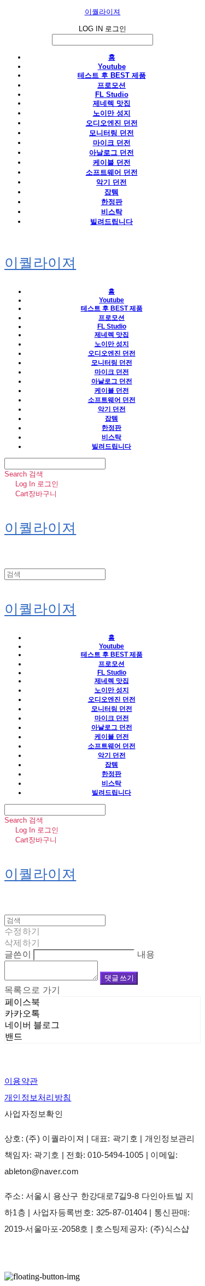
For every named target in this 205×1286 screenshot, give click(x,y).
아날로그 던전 (111, 152)
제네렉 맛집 (112, 103)
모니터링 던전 (111, 133)
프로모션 (111, 85)
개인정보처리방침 (37, 1097)
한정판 (111, 202)
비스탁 (111, 212)
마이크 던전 (112, 143)
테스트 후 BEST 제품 (112, 75)
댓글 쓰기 (118, 978)
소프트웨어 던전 (112, 172)
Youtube (112, 66)
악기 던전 (111, 182)
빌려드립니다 (111, 221)
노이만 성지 (112, 113)
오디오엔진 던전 (112, 123)
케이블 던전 (112, 162)
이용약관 (21, 1081)
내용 (146, 954)
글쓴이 (17, 954)
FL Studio (111, 94)
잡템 (111, 192)
